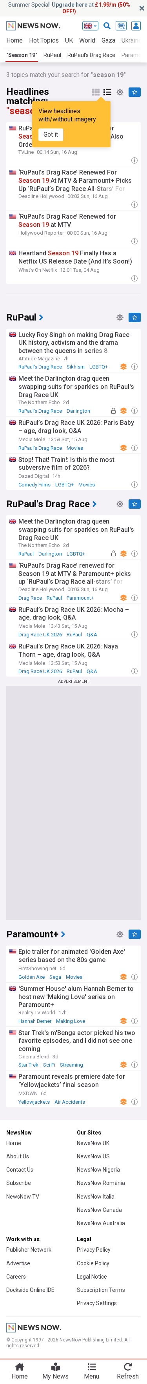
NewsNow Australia (101, 1223)
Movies (75, 448)
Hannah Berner (34, 1021)
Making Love (70, 1021)
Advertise (18, 1263)
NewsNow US (93, 1156)
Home (14, 40)
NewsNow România (101, 1183)
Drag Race (30, 598)
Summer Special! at (69, 8)
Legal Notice (92, 1277)
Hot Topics (44, 40)
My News (55, 1376)
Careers (16, 1277)
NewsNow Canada (99, 1210)
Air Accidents (69, 1102)
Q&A (92, 635)
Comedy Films (34, 485)
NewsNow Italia (95, 1196)
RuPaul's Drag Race (91, 55)
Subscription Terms (101, 1290)
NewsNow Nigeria (98, 1170)
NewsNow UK (93, 1143)
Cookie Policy (93, 1263)
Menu (91, 1376)
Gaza (108, 40)
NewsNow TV (22, 1196)
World (87, 40)
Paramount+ (80, 598)
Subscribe (18, 1183)
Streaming (71, 1065)
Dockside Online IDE (30, 1290)
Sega (55, 977)
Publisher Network (28, 1250)
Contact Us (19, 1170)
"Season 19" (21, 55)
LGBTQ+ (98, 367)
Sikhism (76, 367)
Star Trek (28, 1065)
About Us (17, 1156)
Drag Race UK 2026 (40, 635)
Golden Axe (31, 977)
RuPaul (52, 55)
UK (69, 40)
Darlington (78, 411)
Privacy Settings (97, 1303)
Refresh (128, 1376)
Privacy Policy (94, 1250)
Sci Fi (49, 1065)
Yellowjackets (34, 1102)
